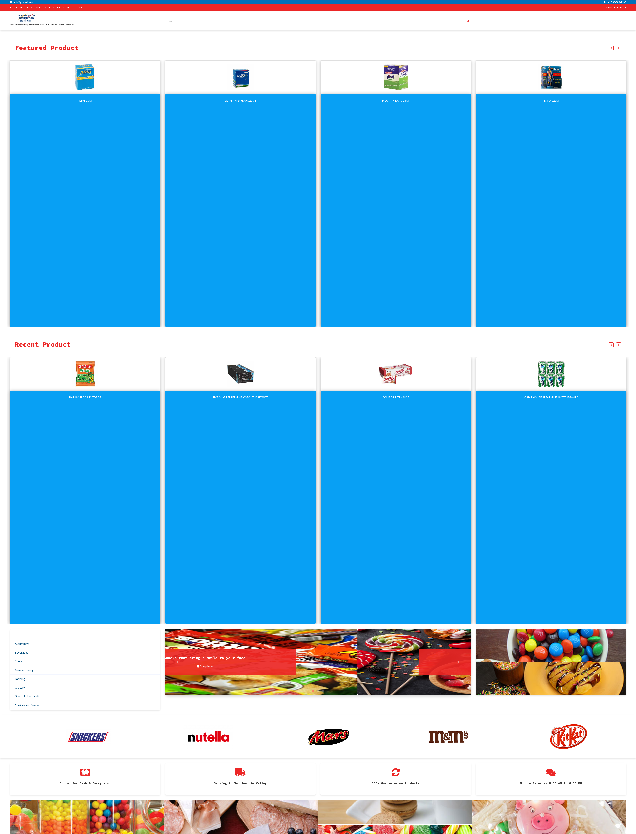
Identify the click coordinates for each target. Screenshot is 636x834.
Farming (20, 679)
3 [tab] (323, 691)
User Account (615, 7)
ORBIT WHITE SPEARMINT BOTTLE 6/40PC (240, 397)
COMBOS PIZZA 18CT (85, 397)
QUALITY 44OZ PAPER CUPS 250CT (551, 397)
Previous (611, 48)
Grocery (20, 687)
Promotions (74, 7)
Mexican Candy (24, 670)
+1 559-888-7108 (616, 2)
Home (13, 7)
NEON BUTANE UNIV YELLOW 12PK (395, 100)
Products (26, 7)
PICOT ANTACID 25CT (85, 100)
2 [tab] (318, 691)
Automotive (22, 644)
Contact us (56, 7)
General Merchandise (28, 696)
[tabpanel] (318, 662)
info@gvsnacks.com (24, 2)
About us (41, 7)
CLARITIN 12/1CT (396, 397)
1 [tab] (313, 691)
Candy (19, 661)
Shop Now (320, 666)
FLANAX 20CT (240, 100)
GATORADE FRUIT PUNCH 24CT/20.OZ (551, 100)
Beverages (21, 652)
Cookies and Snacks (27, 705)
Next (618, 48)
